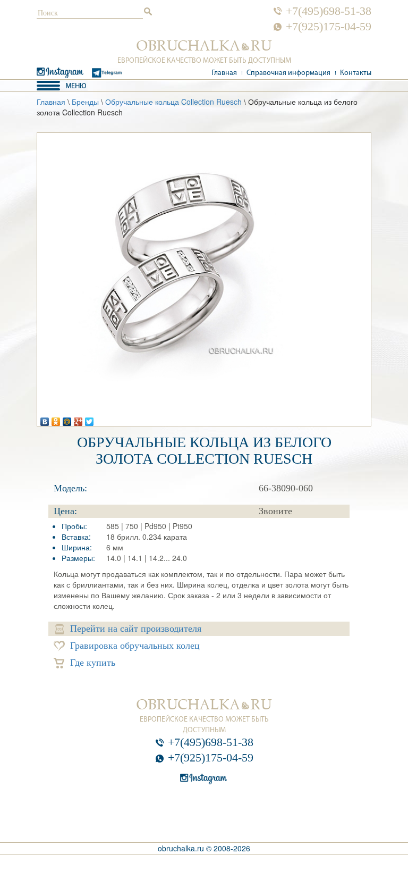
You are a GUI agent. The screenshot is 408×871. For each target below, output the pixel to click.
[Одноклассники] (56, 419)
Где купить (92, 662)
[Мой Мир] (67, 419)
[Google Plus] (78, 419)
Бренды (85, 101)
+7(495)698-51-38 (328, 11)
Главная (224, 73)
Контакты (355, 73)
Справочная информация (288, 73)
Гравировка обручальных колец (135, 645)
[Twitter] (89, 419)
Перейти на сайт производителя (135, 628)
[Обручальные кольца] (204, 45)
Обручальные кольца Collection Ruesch (173, 101)
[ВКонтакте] (44, 419)
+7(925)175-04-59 (328, 26)
